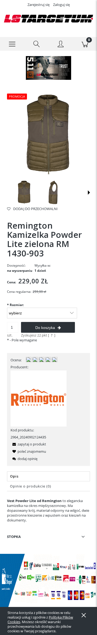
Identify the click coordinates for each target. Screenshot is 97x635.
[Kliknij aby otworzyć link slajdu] (48, 68)
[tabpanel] (48, 510)
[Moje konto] (60, 44)
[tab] (48, 476)
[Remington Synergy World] (39, 398)
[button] (12, 44)
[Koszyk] (85, 44)
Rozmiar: (15, 305)
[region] (48, 68)
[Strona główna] (48, 18)
